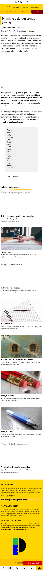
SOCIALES (34, 7)
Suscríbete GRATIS (34, 563)
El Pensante (21, 2)
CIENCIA (25, 7)
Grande (31, 31)
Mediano (22, 31)
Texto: (3, 31)
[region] (21, 69)
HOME (8, 7)
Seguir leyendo (10, 495)
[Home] (39, 569)
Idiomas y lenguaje (9, 27)
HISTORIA (16, 7)
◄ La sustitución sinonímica (10, 12)
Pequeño (12, 31)
